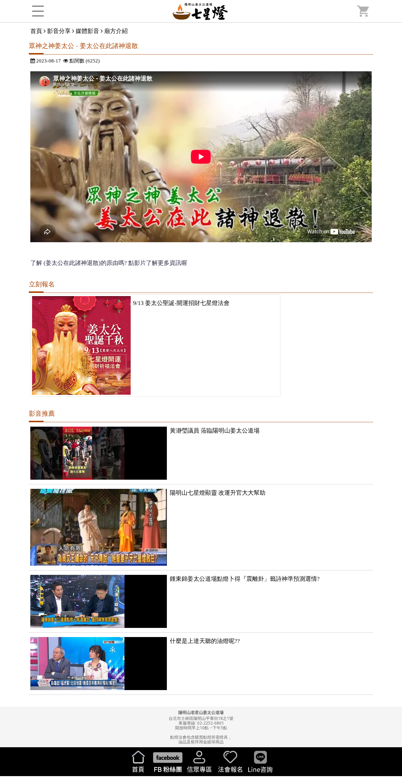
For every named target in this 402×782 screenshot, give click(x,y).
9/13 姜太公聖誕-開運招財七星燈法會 (181, 303)
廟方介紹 (116, 31)
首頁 (36, 31)
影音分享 (59, 31)
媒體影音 (87, 31)
